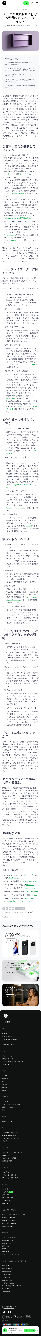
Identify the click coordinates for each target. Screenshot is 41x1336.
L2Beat (32, 364)
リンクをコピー (20, 908)
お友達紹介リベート (8, 1155)
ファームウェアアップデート (11, 1178)
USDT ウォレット (7, 1249)
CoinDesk (30, 885)
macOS (4, 1076)
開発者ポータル (7, 1121)
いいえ (30, 912)
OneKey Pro (6, 1033)
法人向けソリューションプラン (12, 1152)
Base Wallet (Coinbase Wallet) (11, 1286)
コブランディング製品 (9, 1158)
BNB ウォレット (7, 1252)
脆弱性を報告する (8, 1226)
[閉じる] (37, 1330)
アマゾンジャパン (8, 1059)
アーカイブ (25, 10)
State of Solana (18, 193)
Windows (5, 1078)
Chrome (4, 1087)
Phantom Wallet (7, 1269)
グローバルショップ (8, 1056)
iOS (3, 1081)
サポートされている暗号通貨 (11, 1104)
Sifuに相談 (10, 996)
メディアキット (7, 1195)
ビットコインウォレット (10, 1237)
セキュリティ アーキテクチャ (11, 1138)
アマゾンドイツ (7, 1064)
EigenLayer (10, 398)
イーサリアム (25, 174)
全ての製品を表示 (8, 1045)
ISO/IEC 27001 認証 (8, 1220)
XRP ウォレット (7, 1246)
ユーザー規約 (6, 1200)
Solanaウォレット (8, 1243)
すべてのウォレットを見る (10, 1254)
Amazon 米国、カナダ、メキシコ (12, 1062)
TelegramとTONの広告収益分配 (17, 218)
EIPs (3, 1110)
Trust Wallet (6, 1291)
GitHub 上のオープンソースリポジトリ (14, 1215)
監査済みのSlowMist (8, 1217)
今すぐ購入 (11, 940)
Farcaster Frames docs (15, 508)
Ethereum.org (10, 235)
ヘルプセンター (7, 1172)
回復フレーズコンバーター (10, 1107)
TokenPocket (6, 1277)
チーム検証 (5, 1203)
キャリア (5, 1192)
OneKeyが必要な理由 (9, 1135)
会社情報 (5, 1189)
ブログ (4, 1141)
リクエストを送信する (9, 1175)
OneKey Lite (6, 1042)
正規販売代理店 (7, 1161)
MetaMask (5, 1266)
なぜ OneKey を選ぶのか (10, 1132)
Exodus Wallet (6, 1289)
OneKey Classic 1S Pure (9, 1039)
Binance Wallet (7, 1280)
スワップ (5, 1101)
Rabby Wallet (6, 1271)
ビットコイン (29, 875)
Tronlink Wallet (7, 1274)
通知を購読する (9, 1307)
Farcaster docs (16, 240)
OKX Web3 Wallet (8, 1283)
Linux (4, 1090)
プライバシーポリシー (9, 1198)
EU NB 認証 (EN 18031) (9, 1223)
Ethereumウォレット (9, 1240)
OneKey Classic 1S (8, 1036)
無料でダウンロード (14, 972)
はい (6, 916)
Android (4, 1084)
